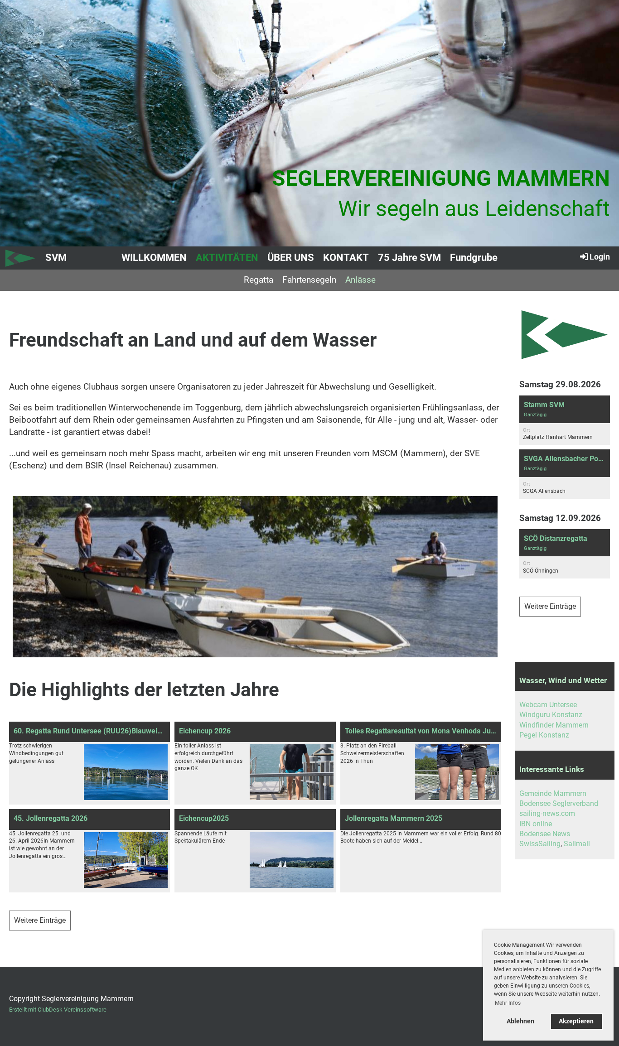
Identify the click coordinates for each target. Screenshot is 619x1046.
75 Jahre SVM (409, 257)
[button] (564, 420)
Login (600, 256)
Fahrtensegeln (309, 280)
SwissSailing (540, 843)
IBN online (535, 823)
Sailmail (577, 843)
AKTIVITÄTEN (227, 257)
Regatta (258, 280)
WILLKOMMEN (154, 257)
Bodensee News (544, 833)
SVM (56, 257)
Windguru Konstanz (550, 714)
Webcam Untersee (548, 704)
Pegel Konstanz (544, 735)
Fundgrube (474, 257)
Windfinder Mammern (554, 725)
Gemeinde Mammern (552, 793)
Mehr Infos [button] (508, 1003)
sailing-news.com (547, 813)
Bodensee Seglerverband (558, 803)
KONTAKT (346, 257)
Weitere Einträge (40, 920)
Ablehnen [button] (520, 1021)
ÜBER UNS (290, 257)
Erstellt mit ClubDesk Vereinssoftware (57, 1009)
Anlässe (360, 280)
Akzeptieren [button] (576, 1021)
